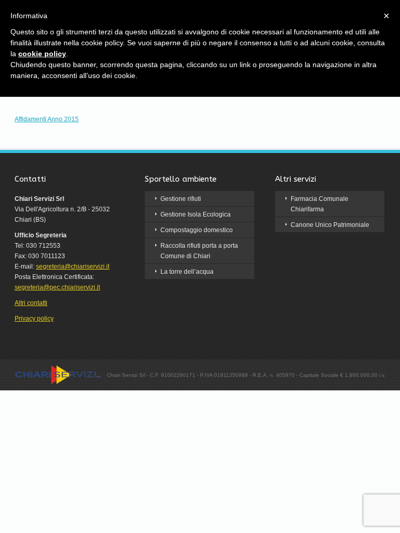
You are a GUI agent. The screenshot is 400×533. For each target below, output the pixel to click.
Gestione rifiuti (180, 198)
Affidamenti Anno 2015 (47, 119)
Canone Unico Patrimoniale (330, 225)
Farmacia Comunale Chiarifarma (319, 204)
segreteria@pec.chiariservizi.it (57, 287)
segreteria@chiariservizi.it (72, 266)
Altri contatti (31, 303)
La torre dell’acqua (187, 271)
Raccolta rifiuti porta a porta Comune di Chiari (199, 251)
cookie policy (42, 53)
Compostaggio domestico (196, 230)
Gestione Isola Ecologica (195, 214)
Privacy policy (34, 318)
